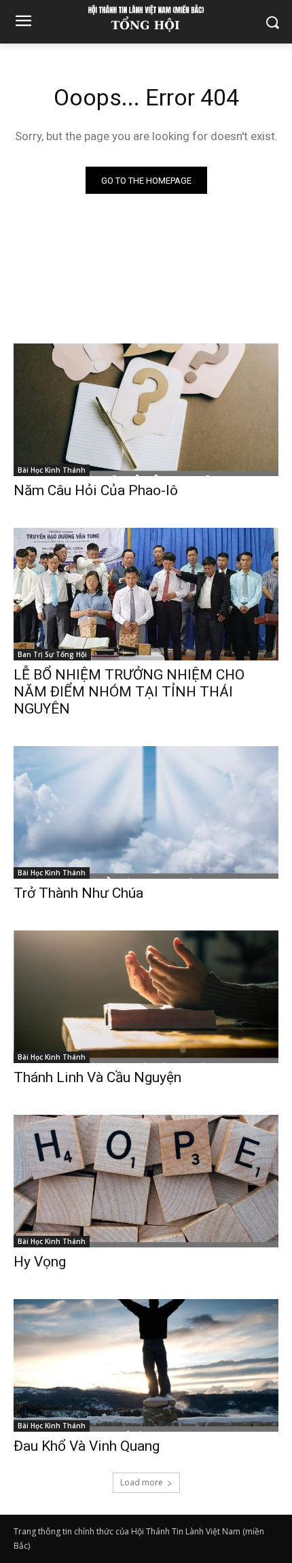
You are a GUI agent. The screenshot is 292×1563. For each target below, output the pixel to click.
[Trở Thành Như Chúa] (146, 812)
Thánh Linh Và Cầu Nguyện (97, 1077)
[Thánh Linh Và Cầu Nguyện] (146, 996)
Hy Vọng (41, 1262)
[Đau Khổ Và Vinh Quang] (146, 1365)
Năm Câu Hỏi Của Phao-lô (96, 490)
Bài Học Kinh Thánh (52, 470)
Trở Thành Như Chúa (78, 893)
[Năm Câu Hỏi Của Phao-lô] (146, 409)
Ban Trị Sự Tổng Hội (52, 654)
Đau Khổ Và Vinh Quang (88, 1446)
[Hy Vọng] (146, 1181)
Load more (141, 1482)
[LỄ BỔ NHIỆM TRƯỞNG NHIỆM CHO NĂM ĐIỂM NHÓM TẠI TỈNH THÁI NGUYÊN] (146, 594)
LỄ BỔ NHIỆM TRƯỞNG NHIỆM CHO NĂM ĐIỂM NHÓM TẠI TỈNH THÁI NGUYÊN (129, 692)
